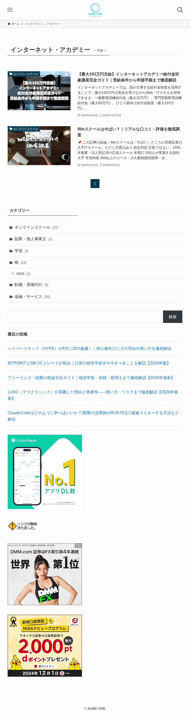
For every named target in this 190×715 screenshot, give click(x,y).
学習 (21, 251)
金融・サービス (32, 296)
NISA (23, 274)
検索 (173, 317)
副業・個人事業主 (33, 239)
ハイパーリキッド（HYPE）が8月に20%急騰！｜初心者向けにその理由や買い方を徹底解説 (89, 348)
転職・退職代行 (31, 285)
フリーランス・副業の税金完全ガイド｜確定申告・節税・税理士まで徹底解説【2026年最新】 (91, 378)
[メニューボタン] (10, 10)
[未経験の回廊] (95, 10)
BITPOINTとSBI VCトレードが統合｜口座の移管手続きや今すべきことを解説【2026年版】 (89, 363)
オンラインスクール (36, 227)
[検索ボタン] (180, 10)
